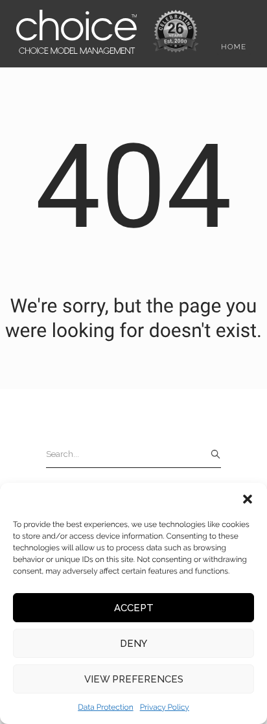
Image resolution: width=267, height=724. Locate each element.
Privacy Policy (164, 707)
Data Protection (106, 707)
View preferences (133, 679)
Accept (134, 608)
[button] (247, 499)
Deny (133, 643)
